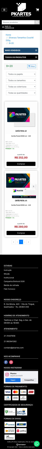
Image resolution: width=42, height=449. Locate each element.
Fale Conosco (9, 289)
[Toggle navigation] (4, 10)
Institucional (9, 278)
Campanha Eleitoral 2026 (14, 281)
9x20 (11, 43)
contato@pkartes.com (14, 347)
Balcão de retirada (11, 285)
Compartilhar (29, 380)
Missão (7, 274)
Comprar (21, 164)
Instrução (8, 270)
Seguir (13, 380)
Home (8, 35)
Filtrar (32, 66)
